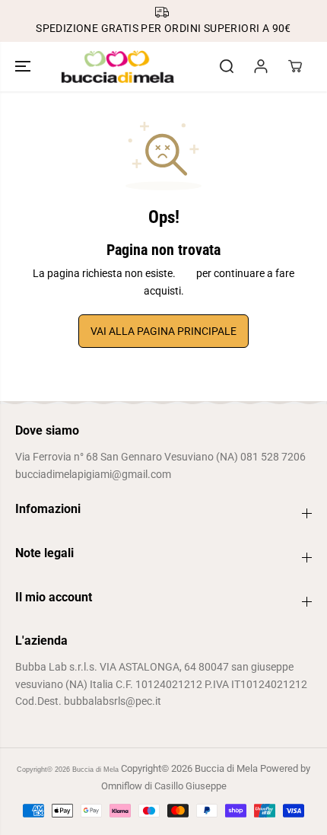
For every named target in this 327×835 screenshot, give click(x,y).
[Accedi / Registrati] (261, 66)
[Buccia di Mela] (118, 66)
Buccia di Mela (95, 769)
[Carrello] (295, 66)
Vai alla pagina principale (163, 331)
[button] (24, 66)
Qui (186, 273)
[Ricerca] (226, 66)
